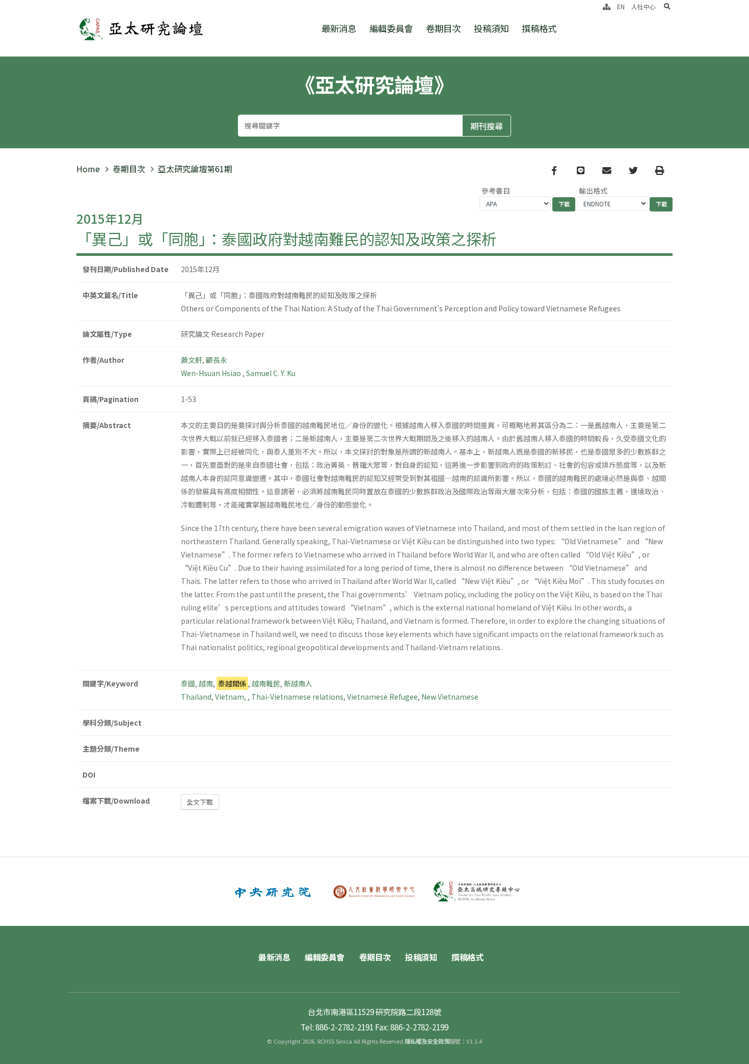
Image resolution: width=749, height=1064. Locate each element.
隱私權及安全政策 (427, 1041)
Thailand (196, 696)
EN (621, 6)
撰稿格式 (539, 28)
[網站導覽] (606, 6)
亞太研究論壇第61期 (195, 169)
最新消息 (339, 28)
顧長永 (216, 360)
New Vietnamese (449, 696)
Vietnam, (231, 696)
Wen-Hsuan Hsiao (212, 373)
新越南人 (298, 683)
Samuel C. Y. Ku (271, 373)
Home (88, 169)
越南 (206, 683)
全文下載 (199, 802)
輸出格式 (593, 190)
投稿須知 (491, 28)
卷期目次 (443, 28)
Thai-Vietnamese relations (297, 696)
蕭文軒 (191, 360)
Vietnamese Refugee (382, 696)
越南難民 (266, 683)
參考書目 (495, 190)
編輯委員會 (391, 28)
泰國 (188, 683)
